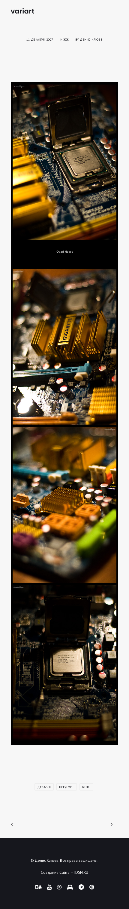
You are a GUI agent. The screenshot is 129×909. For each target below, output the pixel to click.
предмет (66, 787)
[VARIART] (22, 11)
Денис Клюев (91, 40)
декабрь (44, 787)
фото (86, 787)
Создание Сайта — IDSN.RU (64, 872)
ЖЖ (66, 40)
